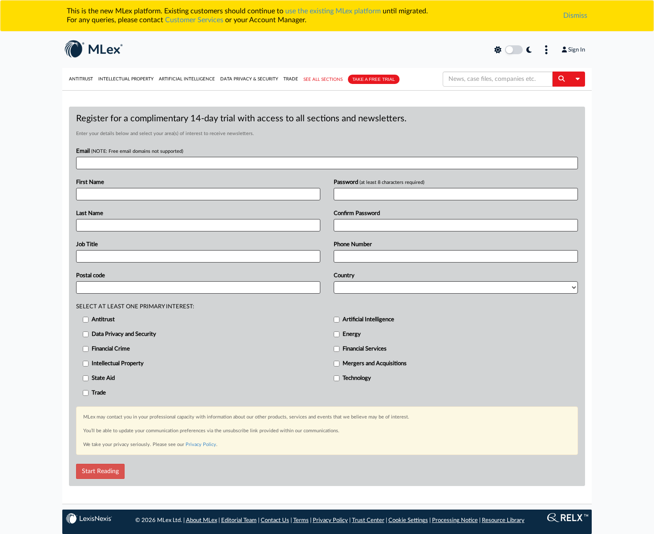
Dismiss (575, 15)
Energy (352, 334)
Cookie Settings (408, 520)
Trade (290, 79)
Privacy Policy (201, 444)
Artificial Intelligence (187, 79)
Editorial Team (239, 520)
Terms (301, 520)
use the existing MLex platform (333, 11)
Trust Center (368, 520)
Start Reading (100, 471)
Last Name (89, 213)
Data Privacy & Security (249, 79)
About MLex (201, 520)
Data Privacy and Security (124, 334)
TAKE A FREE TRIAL (373, 79)
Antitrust (81, 79)
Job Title (87, 244)
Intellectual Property (125, 79)
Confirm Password (357, 213)
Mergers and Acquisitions (375, 364)
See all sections (323, 79)
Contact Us (275, 520)
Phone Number (353, 244)
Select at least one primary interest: (135, 307)
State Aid (103, 378)
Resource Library (503, 520)
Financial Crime (111, 349)
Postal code (90, 276)
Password (379, 182)
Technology (357, 378)
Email (129, 151)
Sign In (576, 49)
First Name (90, 182)
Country (344, 276)
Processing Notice (455, 520)
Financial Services (365, 349)
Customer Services (194, 20)
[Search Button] (561, 79)
